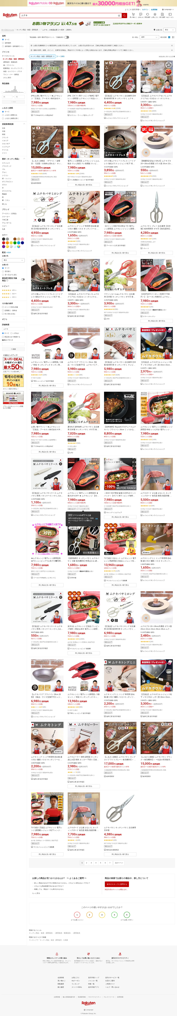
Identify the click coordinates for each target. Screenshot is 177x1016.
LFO (107, 319)
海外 (9, 252)
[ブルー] (18, 242)
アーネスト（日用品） (10, 213)
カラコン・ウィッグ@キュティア (81, 115)
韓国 (3, 134)
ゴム (3, 169)
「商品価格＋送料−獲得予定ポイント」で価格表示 (45, 37)
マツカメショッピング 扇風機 (116, 580)
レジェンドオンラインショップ (117, 118)
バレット (146, 248)
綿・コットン (6, 178)
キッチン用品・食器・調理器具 (41, 933)
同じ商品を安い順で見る (83, 185)
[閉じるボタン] (172, 45)
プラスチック (6, 166)
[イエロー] (11, 242)
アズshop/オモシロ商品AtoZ (43, 115)
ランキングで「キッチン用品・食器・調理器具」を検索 (48, 940)
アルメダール (6, 223)
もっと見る (36, 893)
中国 (3, 131)
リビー (4, 226)
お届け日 (5, 265)
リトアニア (6, 147)
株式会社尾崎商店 (112, 850)
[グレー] (7, 239)
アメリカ (5, 150)
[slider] (2, 93)
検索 (14, 102)
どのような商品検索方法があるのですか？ (49, 886)
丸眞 (3, 229)
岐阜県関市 (37, 183)
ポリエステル (6, 191)
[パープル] (3, 246)
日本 (3, 128)
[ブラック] (3, 239)
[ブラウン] (14, 239)
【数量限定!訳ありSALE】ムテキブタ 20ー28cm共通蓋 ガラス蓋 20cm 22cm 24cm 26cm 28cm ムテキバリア (156, 163)
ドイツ (4, 153)
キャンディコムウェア (114, 512)
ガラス (4, 185)
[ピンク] (22, 239)
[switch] (23, 279)
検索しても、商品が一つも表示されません (49, 889)
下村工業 (5, 220)
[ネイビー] (22, 242)
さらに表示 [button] (7, 78)
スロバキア (6, 144)
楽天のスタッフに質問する (117, 884)
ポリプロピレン (7, 182)
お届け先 (5, 256)
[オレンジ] (7, 242)
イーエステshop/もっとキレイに (44, 578)
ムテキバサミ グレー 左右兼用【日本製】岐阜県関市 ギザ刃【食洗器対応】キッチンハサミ (156, 228)
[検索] (124, 15)
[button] (168, 10)
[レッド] (3, 242)
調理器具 (76, 933)
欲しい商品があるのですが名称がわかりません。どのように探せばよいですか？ (62, 883)
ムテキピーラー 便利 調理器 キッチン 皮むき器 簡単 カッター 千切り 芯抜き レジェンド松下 (83, 759)
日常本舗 (73, 578)
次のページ (119, 863)
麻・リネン (6, 200)
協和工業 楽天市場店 (40, 313)
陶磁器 (4, 194)
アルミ (4, 172)
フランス (5, 137)
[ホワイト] (11, 239)
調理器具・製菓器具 (63, 933)
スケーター (6, 217)
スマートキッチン (149, 316)
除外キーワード (7, 340)
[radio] (3, 39)
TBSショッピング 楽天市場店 (43, 381)
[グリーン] (14, 242)
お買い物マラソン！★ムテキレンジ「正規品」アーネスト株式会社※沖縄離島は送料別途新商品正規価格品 (46, 429)
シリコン (5, 175)
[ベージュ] (18, 239)
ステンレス (6, 163)
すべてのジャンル (7, 30)
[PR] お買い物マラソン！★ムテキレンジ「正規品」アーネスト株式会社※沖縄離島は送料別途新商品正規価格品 (46, 98)
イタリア (5, 141)
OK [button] (96, 519)
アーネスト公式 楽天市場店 (115, 245)
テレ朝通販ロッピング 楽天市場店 (82, 180)
